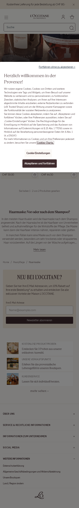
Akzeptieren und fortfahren (39, 163)
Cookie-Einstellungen (38, 153)
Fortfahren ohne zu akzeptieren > (57, 67)
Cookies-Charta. (45, 142)
